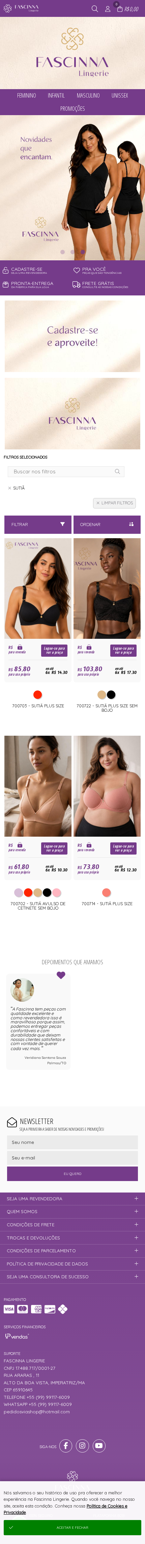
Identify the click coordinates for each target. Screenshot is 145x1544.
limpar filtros (117, 502)
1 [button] (62, 251)
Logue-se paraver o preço (54, 650)
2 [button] (72, 251)
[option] (72, 187)
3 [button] (82, 251)
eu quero (72, 1174)
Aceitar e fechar (72, 1527)
